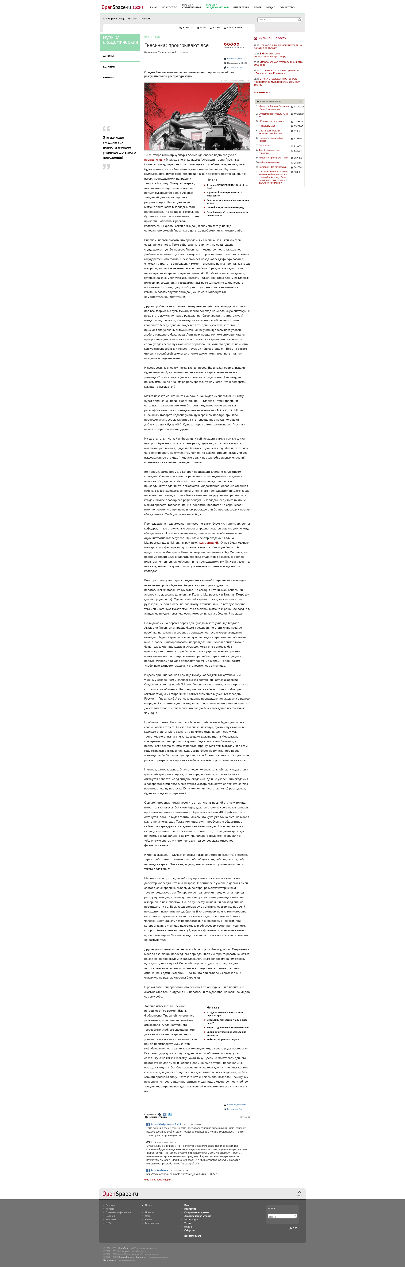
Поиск (271, 1208)
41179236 (299, 106)
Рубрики (108, 77)
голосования (234, 28)
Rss (295, 1228)
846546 (298, 146)
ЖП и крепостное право (271, 121)
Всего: (245, 1117)
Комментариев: (235, 58)
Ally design (123, 1251)
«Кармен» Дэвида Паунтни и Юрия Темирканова (274, 107)
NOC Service (109, 1260)
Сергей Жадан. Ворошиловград (225, 207)
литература (241, 7)
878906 (298, 138)
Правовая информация (118, 1212)
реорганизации (154, 159)
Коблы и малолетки (269, 162)
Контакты (111, 1219)
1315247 (298, 126)
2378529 (298, 121)
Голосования (152, 1223)
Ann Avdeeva (159, 1170)
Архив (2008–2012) (113, 19)
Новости (149, 1212)
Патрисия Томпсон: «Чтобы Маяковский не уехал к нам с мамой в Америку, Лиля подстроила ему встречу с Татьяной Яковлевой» (273, 177)
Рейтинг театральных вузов (223, 1039)
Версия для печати (236, 1104)
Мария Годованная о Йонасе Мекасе (227, 1027)
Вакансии (111, 1216)
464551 (298, 172)
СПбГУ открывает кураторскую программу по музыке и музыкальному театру (277, 81)
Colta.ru (146, 19)
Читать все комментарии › (158, 1179)
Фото (147, 1216)
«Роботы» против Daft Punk (273, 157)
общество (287, 7)
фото (203, 28)
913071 (298, 131)
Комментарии (158, 1117)
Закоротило (265, 145)
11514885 (299, 114)
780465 (298, 162)
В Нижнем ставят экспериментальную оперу (270, 55)
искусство (170, 7)
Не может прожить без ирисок (271, 139)
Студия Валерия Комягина (131, 1257)
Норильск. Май (267, 126)
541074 (298, 167)
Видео (148, 1219)
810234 (298, 150)
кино (153, 7)
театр (258, 7)
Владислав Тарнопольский (160, 52)
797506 (298, 158)
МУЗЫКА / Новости (272, 38)
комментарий (208, 542)
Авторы (132, 19)
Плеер (148, 1205)
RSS (108, 1223)
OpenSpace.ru (125, 1248)
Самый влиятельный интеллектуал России (270, 132)
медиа (270, 7)
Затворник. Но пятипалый (272, 167)
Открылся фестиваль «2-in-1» (274, 115)
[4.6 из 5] (225, 44)
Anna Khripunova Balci (166, 1124)
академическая (217, 7)
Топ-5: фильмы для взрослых (269, 151)
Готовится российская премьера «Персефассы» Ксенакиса (276, 72)
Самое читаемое (270, 101)
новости (188, 28)
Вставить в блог (235, 67)
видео (216, 28)
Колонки (109, 66)
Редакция (111, 1205)
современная (192, 7)
